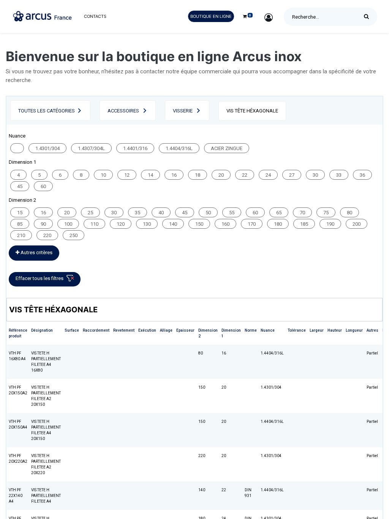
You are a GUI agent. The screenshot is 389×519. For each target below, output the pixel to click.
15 (19, 212)
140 (173, 224)
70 (302, 212)
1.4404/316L (179, 148)
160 (225, 224)
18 (197, 175)
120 (121, 224)
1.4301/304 (47, 148)
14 (150, 175)
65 (278, 212)
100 (68, 224)
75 (326, 212)
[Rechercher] (368, 17)
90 (43, 224)
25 (90, 212)
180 (278, 224)
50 (208, 212)
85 (19, 224)
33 (339, 175)
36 (362, 175)
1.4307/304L (91, 148)
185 (304, 224)
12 (127, 175)
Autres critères (35, 252)
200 (357, 224)
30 (315, 175)
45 (19, 186)
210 (21, 235)
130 (147, 224)
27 (291, 175)
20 (221, 175)
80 (349, 212)
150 (199, 224)
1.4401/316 (135, 148)
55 (231, 212)
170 (252, 224)
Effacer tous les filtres (39, 278)
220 (47, 235)
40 (161, 212)
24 (268, 175)
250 (73, 235)
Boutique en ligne (211, 16)
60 (43, 186)
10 (103, 175)
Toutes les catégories (46, 111)
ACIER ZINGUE (226, 148)
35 (137, 212)
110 (94, 224)
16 (174, 175)
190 (330, 224)
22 (244, 175)
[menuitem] (95, 16)
